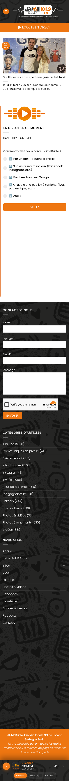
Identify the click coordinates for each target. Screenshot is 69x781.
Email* (7, 354)
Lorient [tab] (20, 775)
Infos (6, 565)
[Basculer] (64, 565)
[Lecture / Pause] (6, 766)
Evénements (11, 458)
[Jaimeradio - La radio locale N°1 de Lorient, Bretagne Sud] (37, 9)
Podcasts (9, 615)
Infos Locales (12, 465)
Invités (7, 480)
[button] (6, 12)
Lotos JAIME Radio (15, 558)
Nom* (6, 323)
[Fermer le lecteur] (63, 766)
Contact (9, 622)
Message (9, 370)
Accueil (8, 551)
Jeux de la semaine (16, 487)
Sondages (10, 594)
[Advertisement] (34, 252)
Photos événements (17, 522)
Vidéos (8, 530)
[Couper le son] (56, 766)
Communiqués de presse (21, 451)
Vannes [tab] (48, 775)
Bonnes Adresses (15, 608)
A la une (8, 444)
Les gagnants (12, 494)
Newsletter (10, 601)
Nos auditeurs (12, 508)
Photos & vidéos (14, 515)
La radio (8, 580)
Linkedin (8, 501)
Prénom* (8, 339)
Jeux (6, 572)
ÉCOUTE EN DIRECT (36, 27)
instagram (10, 472)
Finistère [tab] (34, 775)
